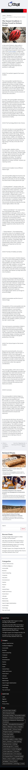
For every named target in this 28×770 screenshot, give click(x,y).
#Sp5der (20, 727)
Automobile (5, 568)
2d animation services (8, 736)
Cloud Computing (6, 573)
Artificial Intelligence (7, 566)
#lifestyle (9, 727)
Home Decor (5, 594)
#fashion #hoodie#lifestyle (16, 718)
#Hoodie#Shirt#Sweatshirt (16, 724)
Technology (5, 608)
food (9, 759)
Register (4, 699)
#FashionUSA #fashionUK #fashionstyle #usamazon (13, 721)
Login (3, 697)
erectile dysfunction (8, 754)
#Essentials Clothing (8, 715)
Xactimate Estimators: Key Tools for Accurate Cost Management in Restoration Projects (13, 492)
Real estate (5, 598)
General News (5, 589)
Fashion (4, 582)
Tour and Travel (6, 610)
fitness (4, 759)
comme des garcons (8, 746)
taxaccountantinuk (7, 763)
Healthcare (19, 759)
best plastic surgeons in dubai (10, 739)
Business (4, 570)
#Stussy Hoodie (17, 729)
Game (3, 587)
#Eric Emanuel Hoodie (8, 713)
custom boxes (6, 749)
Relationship (5, 601)
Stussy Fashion (13, 761)
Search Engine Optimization (9, 603)
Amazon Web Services (7, 563)
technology (17, 763)
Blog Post (4, 701)
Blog (20, 739)
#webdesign (16, 732)
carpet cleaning (17, 741)
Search (4, 525)
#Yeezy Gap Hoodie (8, 734)
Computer (4, 575)
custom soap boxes (8, 751)
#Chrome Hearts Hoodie (9, 710)
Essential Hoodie (19, 756)
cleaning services (7, 744)
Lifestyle (4, 596)
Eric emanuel (17, 754)
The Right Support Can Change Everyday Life (13, 548)
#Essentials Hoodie (20, 715)
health (13, 759)
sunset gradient (12, 51)
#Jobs (4, 727)
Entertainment (6, 580)
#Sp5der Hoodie (7, 729)
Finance (4, 584)
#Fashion (5, 718)
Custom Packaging (16, 749)
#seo (15, 727)
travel (22, 763)
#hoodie (5, 724)
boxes (4, 741)
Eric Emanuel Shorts (8, 756)
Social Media (5, 605)
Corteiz (16, 746)
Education (4, 577)
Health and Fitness (7, 591)
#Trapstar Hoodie (7, 732)
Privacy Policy (5, 704)
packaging (5, 761)
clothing (15, 744)
